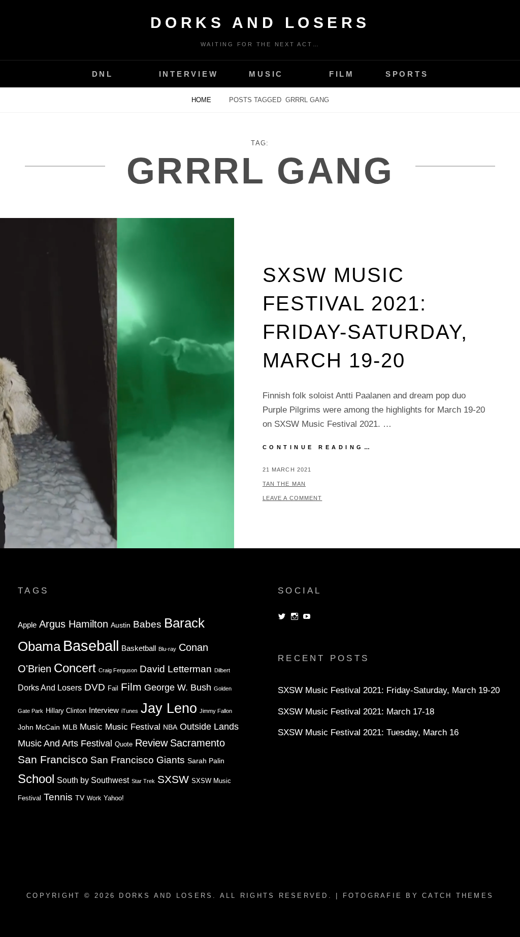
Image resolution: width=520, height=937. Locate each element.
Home (202, 100)
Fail (113, 688)
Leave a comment (292, 498)
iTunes (129, 711)
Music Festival (132, 727)
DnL (102, 74)
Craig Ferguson (118, 670)
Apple (27, 624)
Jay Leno (169, 708)
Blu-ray (167, 649)
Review (151, 742)
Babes (147, 624)
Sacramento (197, 742)
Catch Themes (458, 895)
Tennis (58, 797)
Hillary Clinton (66, 710)
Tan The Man (284, 484)
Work (94, 798)
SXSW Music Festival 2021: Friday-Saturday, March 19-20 (389, 690)
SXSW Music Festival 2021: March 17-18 (356, 711)
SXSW (173, 779)
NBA (170, 727)
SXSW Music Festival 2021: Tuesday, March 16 (368, 732)
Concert (75, 668)
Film (341, 74)
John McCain (39, 727)
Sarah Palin (205, 761)
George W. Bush (177, 687)
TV (79, 798)
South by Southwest (93, 780)
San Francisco (53, 759)
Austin (121, 625)
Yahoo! (114, 798)
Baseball (91, 645)
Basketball (138, 648)
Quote (124, 744)
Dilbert (222, 670)
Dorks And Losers (260, 22)
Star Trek (143, 781)
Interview (188, 74)
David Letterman (176, 669)
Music (266, 74)
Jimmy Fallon (216, 711)
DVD (94, 687)
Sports (407, 74)
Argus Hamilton (73, 624)
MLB (69, 727)
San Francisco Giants (137, 760)
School (36, 779)
